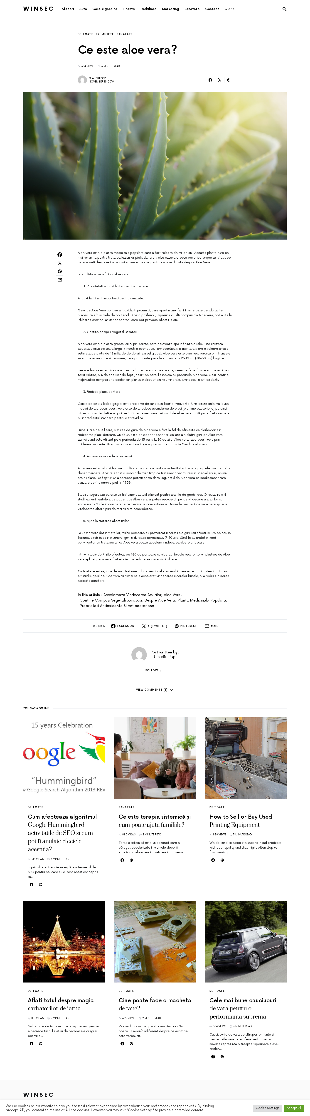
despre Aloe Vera (159, 600)
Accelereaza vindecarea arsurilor (132, 595)
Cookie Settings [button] (267, 1108)
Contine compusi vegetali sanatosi (111, 600)
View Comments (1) (151, 689)
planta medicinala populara (201, 600)
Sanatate (125, 34)
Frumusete (105, 34)
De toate (85, 34)
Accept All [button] (294, 1108)
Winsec (38, 9)
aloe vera (172, 595)
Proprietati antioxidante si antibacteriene (117, 606)
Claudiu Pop (97, 78)
